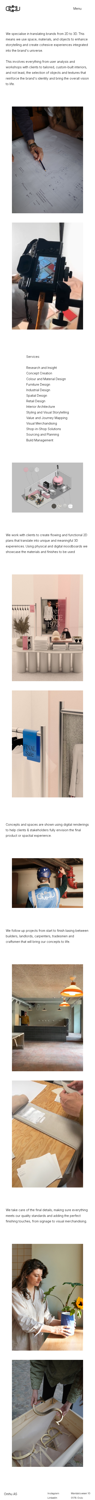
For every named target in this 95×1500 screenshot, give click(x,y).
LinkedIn (52, 1497)
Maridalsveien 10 (80, 1493)
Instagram (53, 1493)
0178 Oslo (77, 1497)
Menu (77, 8)
